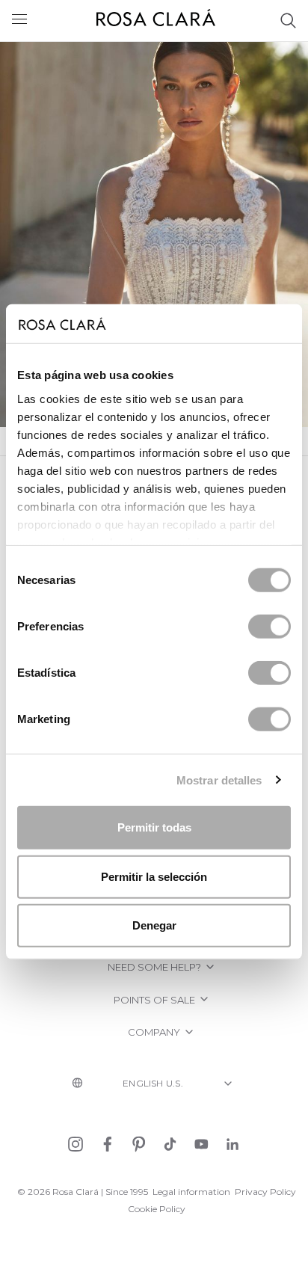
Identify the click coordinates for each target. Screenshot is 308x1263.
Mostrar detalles (219, 779)
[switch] (269, 627)
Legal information (191, 1191)
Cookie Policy (156, 1208)
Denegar (154, 925)
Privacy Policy (265, 1191)
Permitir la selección (154, 876)
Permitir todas (154, 827)
